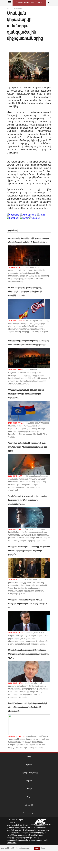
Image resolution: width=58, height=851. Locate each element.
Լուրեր (29, 757)
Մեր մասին (29, 805)
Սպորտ (29, 781)
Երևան (29, 765)
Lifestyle (29, 789)
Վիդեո (29, 797)
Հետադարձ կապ (29, 813)
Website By (11, 843)
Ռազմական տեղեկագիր (29, 773)
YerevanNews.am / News (29, 2)
